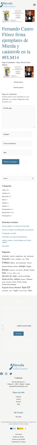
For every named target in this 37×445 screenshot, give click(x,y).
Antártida (12, 256)
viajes (10, 291)
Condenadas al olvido (9, 233)
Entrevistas (5, 196)
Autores (18, 399)
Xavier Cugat (23, 291)
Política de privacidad (18, 439)
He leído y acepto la (17, 326)
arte (25, 256)
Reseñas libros (6, 212)
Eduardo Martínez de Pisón (10, 266)
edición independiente (21, 263)
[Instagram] (6, 373)
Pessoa (14, 282)
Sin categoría (6, 216)
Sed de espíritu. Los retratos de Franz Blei (15, 226)
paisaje (3, 282)
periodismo (9, 282)
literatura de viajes (9, 275)
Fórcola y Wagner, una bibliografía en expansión (17, 230)
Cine (27, 259)
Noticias (4, 206)
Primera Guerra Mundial (9, 284)
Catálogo (18, 397)
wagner (15, 290)
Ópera (30, 290)
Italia (4, 272)
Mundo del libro (7, 279)
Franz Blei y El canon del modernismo (14, 237)
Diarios (12, 263)
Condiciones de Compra (18, 442)
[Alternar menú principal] (34, 4)
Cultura (6, 262)
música (17, 278)
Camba (13, 259)
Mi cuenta (18, 417)
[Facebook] (1, 373)
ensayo (22, 266)
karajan (18, 273)
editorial (29, 263)
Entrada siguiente (18, 87)
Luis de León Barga (24, 276)
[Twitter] (10, 373)
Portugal (25, 282)
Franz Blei (5, 246)
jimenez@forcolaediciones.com (18, 386)
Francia (32, 270)
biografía (6, 258)
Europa (5, 269)
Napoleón (23, 279)
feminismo (12, 270)
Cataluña (18, 259)
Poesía (19, 282)
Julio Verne (9, 273)
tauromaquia (5, 290)
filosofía (26, 270)
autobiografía (30, 256)
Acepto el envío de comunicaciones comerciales (19, 329)
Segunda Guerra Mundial (11, 287)
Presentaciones (6, 209)
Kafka (14, 273)
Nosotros (18, 402)
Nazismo (29, 279)
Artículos (4, 193)
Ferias (4, 200)
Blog (18, 62)
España (28, 266)
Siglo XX (26, 287)
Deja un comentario (8, 62)
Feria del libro (19, 270)
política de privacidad (24, 326)
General (4, 203)
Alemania (5, 256)
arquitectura (19, 256)
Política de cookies (18, 437)
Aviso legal (18, 434)
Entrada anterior (18, 82)
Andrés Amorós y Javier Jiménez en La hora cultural (16, 241)
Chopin (23, 259)
